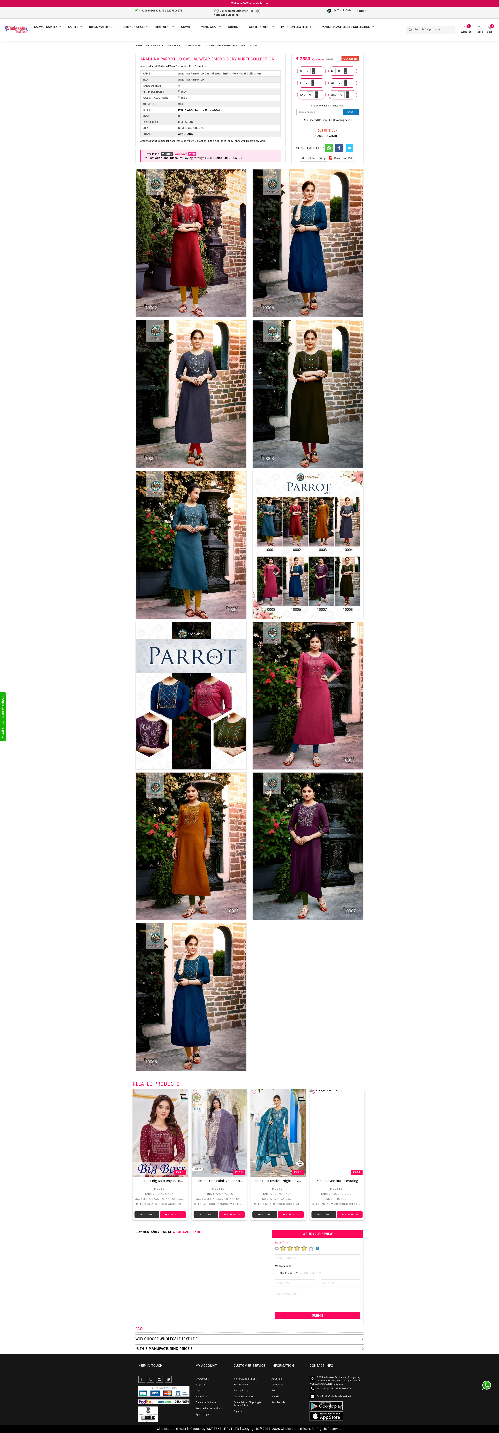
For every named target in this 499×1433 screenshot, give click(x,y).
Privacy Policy (241, 1390)
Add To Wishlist (329, 136)
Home (138, 45)
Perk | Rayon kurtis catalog (337, 1181)
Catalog (148, 1214)
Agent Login (202, 1414)
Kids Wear (162, 27)
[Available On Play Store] (329, 10)
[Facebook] (339, 148)
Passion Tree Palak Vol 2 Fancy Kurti (224, 1181)
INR (361, 10)
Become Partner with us (209, 1408)
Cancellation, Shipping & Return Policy (247, 1404)
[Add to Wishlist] (136, 1092)
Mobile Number (283, 1266)
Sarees (73, 27)
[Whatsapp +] (329, 148)
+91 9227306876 (171, 10)
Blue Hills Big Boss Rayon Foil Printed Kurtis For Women (179, 1181)
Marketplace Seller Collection (346, 27)
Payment (238, 1411)
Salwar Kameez (45, 27)
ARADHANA (185, 134)
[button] (479, 30)
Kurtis (233, 27)
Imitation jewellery (296, 27)
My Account (202, 1378)
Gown (185, 27)
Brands (275, 1396)
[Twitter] (349, 148)
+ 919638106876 (149, 10)
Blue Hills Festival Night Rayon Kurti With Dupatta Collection (302, 1181)
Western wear (259, 27)
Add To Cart (174, 1214)
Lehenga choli (134, 27)
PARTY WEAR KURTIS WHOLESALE (163, 45)
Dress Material (100, 27)
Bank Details (278, 1402)
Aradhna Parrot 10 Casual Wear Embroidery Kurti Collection (220, 45)
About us (277, 1378)
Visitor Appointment (245, 1378)
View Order (202, 1396)
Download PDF (343, 158)
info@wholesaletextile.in (338, 1396)
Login (198, 1390)
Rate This (281, 1242)
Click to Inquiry (315, 158)
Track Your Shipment (207, 1402)
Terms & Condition (244, 1396)
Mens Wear (209, 27)
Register (200, 1384)
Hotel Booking (241, 1384)
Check (350, 111)
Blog (274, 1390)
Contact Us (278, 1384)
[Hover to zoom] (191, 243)
